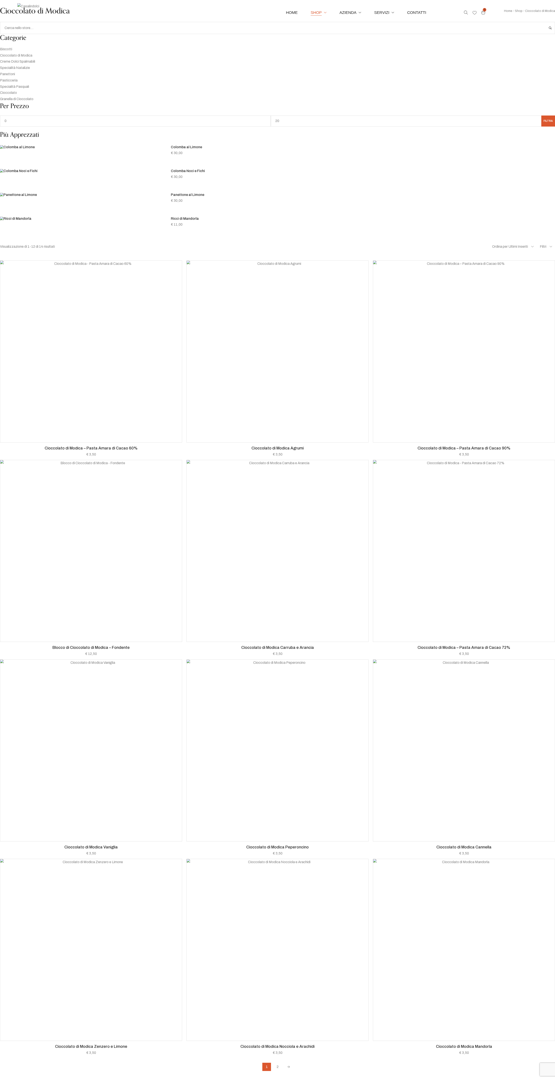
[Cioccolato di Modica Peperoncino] (277, 750)
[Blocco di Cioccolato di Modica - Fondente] (91, 551)
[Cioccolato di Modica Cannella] (464, 750)
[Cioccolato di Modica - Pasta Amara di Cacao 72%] (464, 551)
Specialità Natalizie (15, 68)
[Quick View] (80, 440)
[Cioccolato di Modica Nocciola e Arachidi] (277, 950)
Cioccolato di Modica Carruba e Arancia (277, 647)
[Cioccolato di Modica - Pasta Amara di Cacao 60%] (91, 351)
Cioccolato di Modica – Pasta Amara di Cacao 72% (464, 647)
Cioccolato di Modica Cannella (463, 847)
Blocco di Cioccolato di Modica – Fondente (91, 647)
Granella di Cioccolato (16, 99)
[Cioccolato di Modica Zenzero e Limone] (91, 950)
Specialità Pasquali (14, 86)
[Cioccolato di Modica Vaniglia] (91, 750)
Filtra (548, 120)
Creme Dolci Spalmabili (17, 61)
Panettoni (7, 74)
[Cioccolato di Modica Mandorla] (464, 950)
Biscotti (6, 49)
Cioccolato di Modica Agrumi (277, 448)
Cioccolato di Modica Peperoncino (277, 847)
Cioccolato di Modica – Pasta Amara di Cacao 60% (91, 448)
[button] (91, 440)
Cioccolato (8, 92)
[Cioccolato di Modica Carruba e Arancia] (277, 551)
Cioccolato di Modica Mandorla (464, 1046)
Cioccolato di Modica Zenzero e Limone (91, 1046)
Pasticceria (9, 80)
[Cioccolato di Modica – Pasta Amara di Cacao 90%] (464, 351)
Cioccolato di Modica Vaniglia (91, 847)
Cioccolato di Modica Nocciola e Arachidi (277, 1046)
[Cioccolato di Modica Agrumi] (277, 351)
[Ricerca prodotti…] (466, 13)
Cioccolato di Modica (16, 55)
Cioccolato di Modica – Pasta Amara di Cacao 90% (464, 448)
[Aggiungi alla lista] (102, 440)
